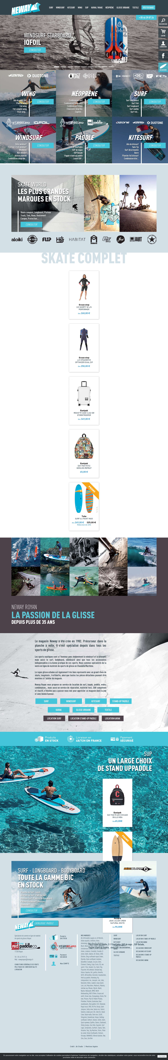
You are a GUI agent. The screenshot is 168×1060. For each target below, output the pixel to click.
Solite (99, 1020)
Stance (97, 1022)
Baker (89, 943)
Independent (85, 980)
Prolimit (89, 1001)
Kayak (59, 709)
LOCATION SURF (141, 935)
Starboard (103, 1022)
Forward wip (98, 969)
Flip (101, 967)
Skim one (95, 1014)
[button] (56, 66)
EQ (100, 964)
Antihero (92, 940)
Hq (98, 977)
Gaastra (87, 972)
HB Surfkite (88, 975)
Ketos (89, 983)
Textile (108, 709)
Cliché (101, 948)
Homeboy (93, 977)
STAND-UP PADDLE (120, 945)
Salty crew (90, 1009)
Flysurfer (83, 969)
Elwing (89, 964)
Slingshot (84, 1017)
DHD (101, 954)
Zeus (85, 1038)
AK (82, 938)
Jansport (94, 980)
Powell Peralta (97, 998)
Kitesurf (95, 701)
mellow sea (84, 988)
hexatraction (102, 975)
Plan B (91, 998)
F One (86, 967)
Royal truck (84, 1006)
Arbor (97, 940)
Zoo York (90, 1038)
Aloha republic (85, 940)
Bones (87, 946)
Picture (86, 998)
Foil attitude (90, 969)
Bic (96, 943)
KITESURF (117, 942)
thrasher (83, 1030)
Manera (102, 985)
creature (87, 951)
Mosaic (90, 988)
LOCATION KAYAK (141, 942)
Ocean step (88, 996)
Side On (98, 1012)
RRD (90, 1006)
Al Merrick (100, 938)
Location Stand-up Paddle (83, 718)
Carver (95, 946)
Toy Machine (93, 1030)
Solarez (95, 1020)
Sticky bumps (85, 1025)
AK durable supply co (89, 938)
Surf (46, 701)
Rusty (98, 1006)
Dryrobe (83, 959)
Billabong (100, 943)
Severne (83, 1012)
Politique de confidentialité (26, 967)
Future (83, 972)
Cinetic (91, 948)
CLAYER (95, 948)
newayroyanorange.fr (25, 959)
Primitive (83, 1001)
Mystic (95, 988)
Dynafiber (84, 962)
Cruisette (93, 951)
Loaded (93, 983)
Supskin (98, 1025)
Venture (100, 1033)
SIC (94, 1012)
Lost (82, 985)
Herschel (95, 975)
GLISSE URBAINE (119, 952)
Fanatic (91, 967)
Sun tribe (92, 1025)
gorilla (95, 972)
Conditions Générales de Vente (27, 964)
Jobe (102, 980)
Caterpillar (101, 946)
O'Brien (94, 993)
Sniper (97, 1017)
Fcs (95, 967)
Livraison (18, 969)
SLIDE (101, 1014)
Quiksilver (95, 1001)
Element (83, 964)
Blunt (82, 946)
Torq (88, 1030)
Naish (99, 988)
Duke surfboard (91, 959)
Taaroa (100, 1028)
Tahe (103, 1028)
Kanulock (84, 983)
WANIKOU (90, 1035)
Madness (96, 985)
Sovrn (103, 1020)
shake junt (89, 1012)
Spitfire (92, 1022)
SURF (115, 935)
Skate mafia (88, 1014)
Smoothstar (90, 1017)
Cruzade (99, 951)
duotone (98, 959)
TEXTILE (116, 955)
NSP (90, 993)
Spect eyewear (85, 1022)
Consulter (35, 50)
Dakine (91, 954)
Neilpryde (88, 991)
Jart (99, 980)
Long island (99, 983)
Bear (93, 943)
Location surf (54, 718)
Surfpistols (88, 1028)
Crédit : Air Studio (76, 1046)
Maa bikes (90, 985)
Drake (101, 956)
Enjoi (93, 964)
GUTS (82, 975)
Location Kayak (112, 718)
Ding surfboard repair (92, 956)
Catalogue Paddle (44, 923)
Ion (90, 980)
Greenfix (100, 972)
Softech (89, 1020)
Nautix (83, 991)
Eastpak (89, 962)
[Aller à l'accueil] (26, 14)
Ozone (102, 996)
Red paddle (92, 1004)
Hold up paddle (85, 977)
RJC (98, 1004)
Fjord (97, 967)
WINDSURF (117, 939)
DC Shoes (97, 954)
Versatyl (83, 1035)
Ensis (97, 964)
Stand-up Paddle (120, 701)
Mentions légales (92, 1046)
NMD (93, 991)
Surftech (94, 1028)
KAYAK (115, 949)
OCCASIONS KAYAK (142, 960)
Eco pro (95, 962)
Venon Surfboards (92, 1033)
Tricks (99, 1030)
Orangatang (95, 996)
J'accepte (162, 1056)
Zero (82, 1038)
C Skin (91, 946)
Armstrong (84, 943)
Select (102, 1009)
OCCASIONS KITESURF (143, 951)
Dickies (83, 956)
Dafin (86, 954)
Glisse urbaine (83, 709)
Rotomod (102, 1004)
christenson (84, 948)
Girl (92, 972)
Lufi (85, 985)
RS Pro (94, 1006)
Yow (104, 1035)
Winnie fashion (97, 1035)
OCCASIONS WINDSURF (144, 948)
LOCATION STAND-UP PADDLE (146, 939)
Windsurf (71, 701)
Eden (99, 962)
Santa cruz (97, 1009)
